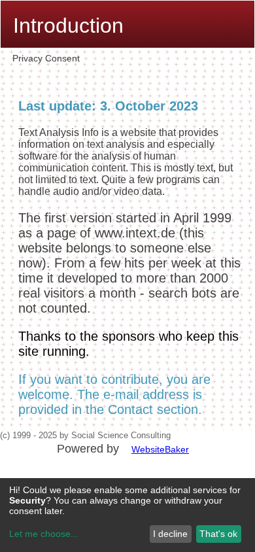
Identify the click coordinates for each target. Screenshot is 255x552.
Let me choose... (43, 533)
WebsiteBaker (160, 449)
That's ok (218, 533)
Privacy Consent (46, 58)
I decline (170, 533)
